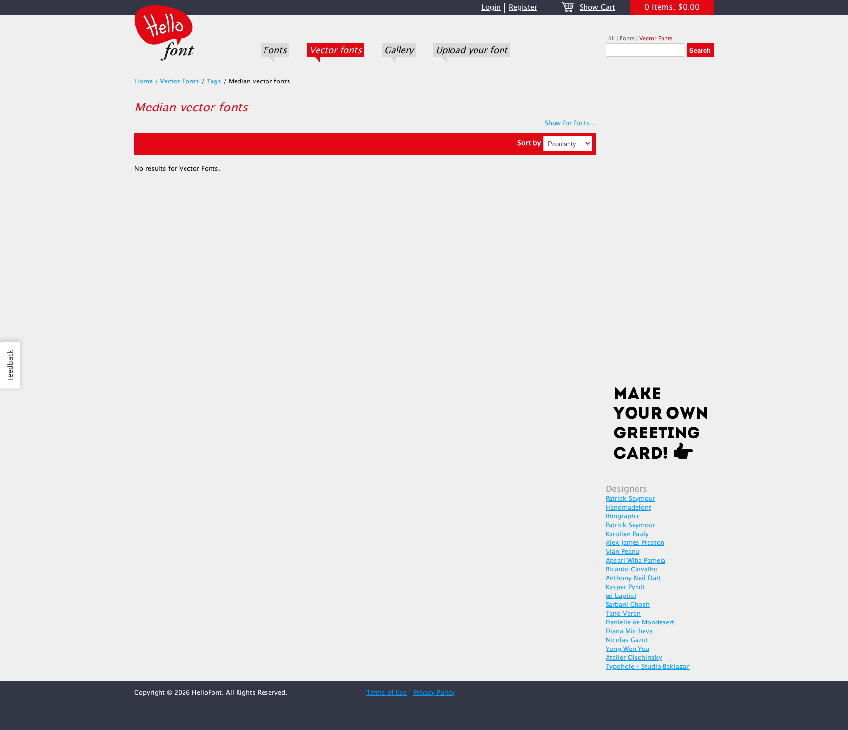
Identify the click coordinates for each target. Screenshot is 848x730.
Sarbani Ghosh (628, 605)
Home (143, 81)
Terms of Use (386, 693)
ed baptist (621, 596)
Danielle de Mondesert (640, 622)
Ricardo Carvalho (632, 569)
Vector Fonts (656, 38)
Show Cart (597, 7)
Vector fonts (335, 50)
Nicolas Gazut (627, 640)
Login (491, 7)
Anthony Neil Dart (633, 578)
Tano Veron (623, 614)
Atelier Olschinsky (634, 658)
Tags (214, 81)
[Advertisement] (660, 224)
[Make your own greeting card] (660, 425)
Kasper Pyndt (625, 587)
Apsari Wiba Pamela (635, 561)
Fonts (275, 50)
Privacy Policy (434, 693)
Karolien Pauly (627, 534)
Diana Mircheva (629, 631)
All (611, 38)
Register (523, 7)
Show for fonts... (570, 123)
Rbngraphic (623, 516)
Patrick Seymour (630, 499)
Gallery (398, 50)
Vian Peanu (622, 552)
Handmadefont (628, 508)
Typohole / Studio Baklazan (648, 667)
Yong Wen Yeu (627, 649)
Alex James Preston (635, 543)
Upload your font (471, 50)
